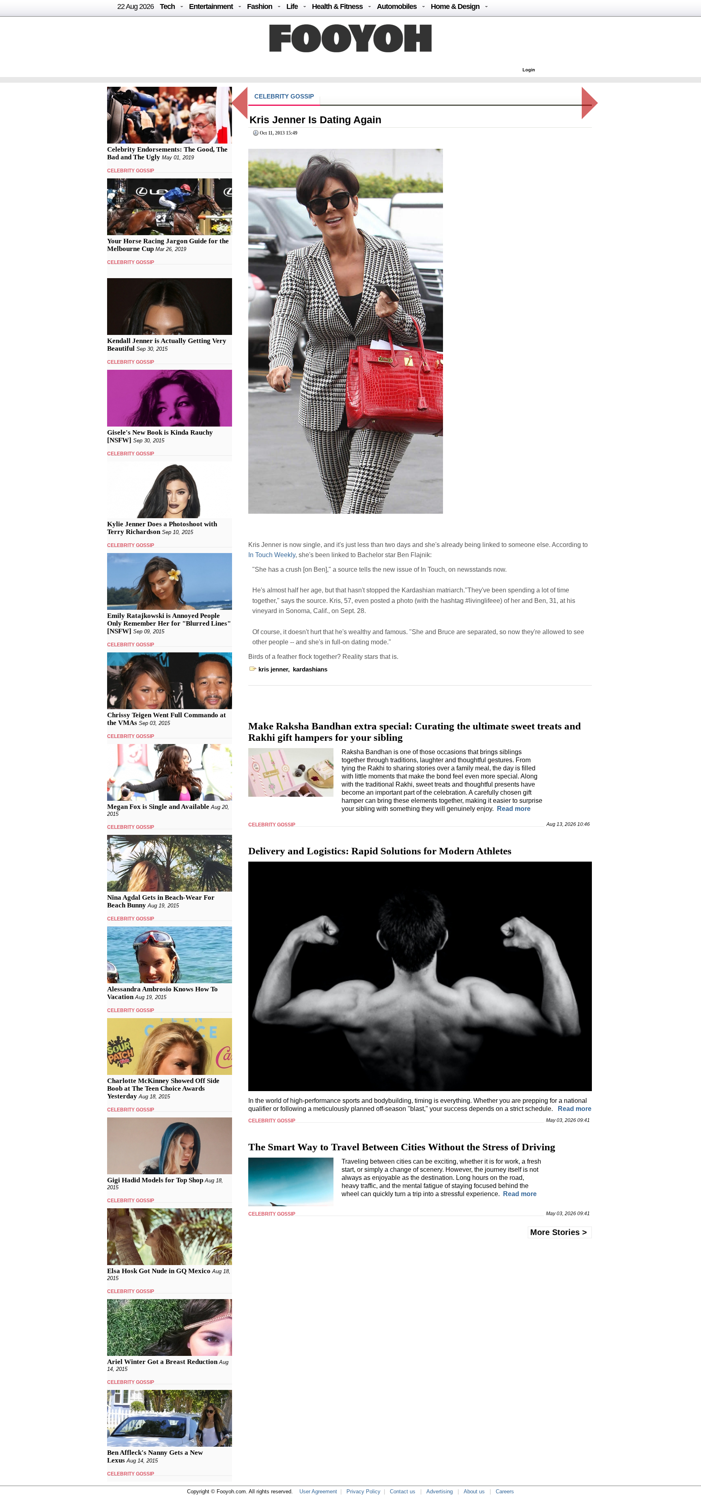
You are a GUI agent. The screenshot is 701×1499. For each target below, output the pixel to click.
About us (474, 1491)
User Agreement (318, 1491)
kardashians (310, 669)
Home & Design (455, 6)
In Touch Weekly (271, 554)
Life (292, 6)
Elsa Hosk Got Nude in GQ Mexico (159, 1271)
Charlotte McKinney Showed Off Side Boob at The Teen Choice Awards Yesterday (163, 1088)
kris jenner (273, 669)
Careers (505, 1491)
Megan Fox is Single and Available (158, 807)
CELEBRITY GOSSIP (130, 171)
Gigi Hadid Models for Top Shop (155, 1180)
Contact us (402, 1491)
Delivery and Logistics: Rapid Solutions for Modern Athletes (380, 850)
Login (529, 69)
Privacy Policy (363, 1491)
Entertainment (211, 6)
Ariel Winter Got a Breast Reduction (162, 1362)
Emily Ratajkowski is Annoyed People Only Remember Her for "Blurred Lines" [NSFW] (169, 623)
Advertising (439, 1491)
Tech (167, 6)
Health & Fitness (337, 6)
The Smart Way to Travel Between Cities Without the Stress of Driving (401, 1146)
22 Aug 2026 (135, 6)
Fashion (259, 6)
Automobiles (397, 6)
